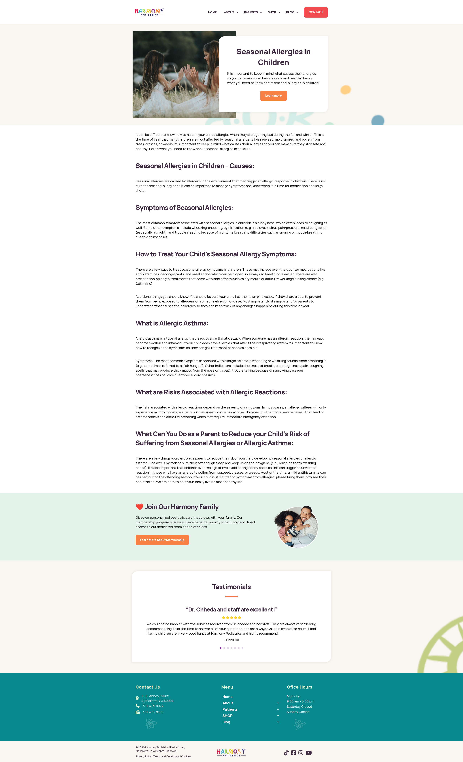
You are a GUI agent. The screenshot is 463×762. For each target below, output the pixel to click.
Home (212, 12)
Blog (290, 12)
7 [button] (242, 648)
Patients (251, 12)
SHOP (272, 12)
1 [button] (221, 648)
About (229, 12)
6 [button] (239, 648)
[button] (237, 12)
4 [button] (231, 648)
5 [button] (235, 648)
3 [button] (228, 648)
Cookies (186, 756)
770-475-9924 (152, 706)
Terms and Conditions (166, 756)
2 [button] (224, 648)
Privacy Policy (143, 756)
